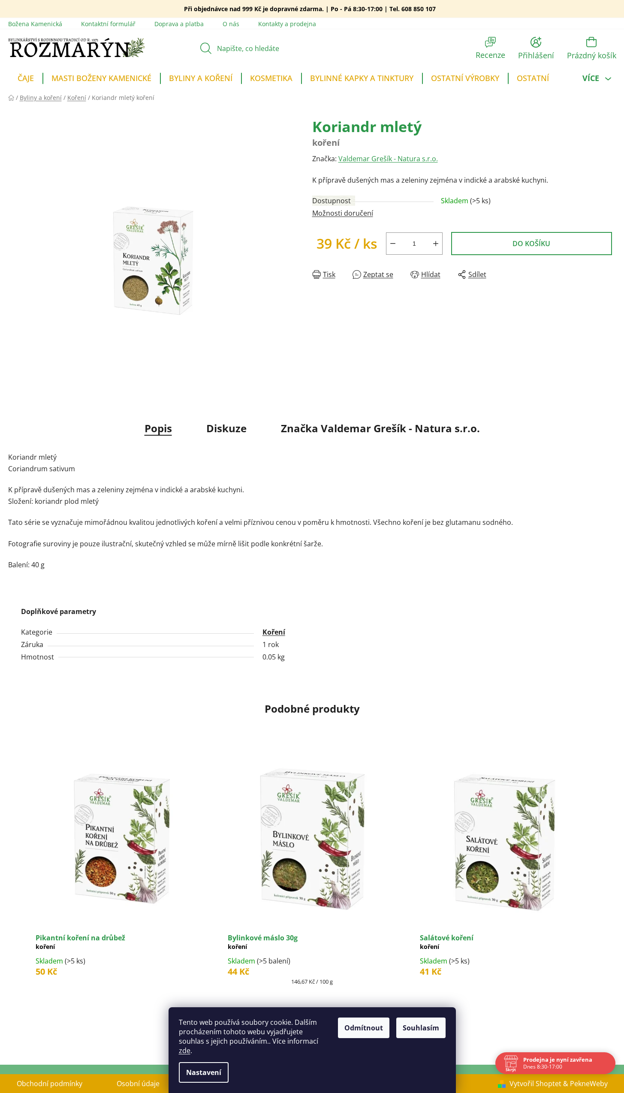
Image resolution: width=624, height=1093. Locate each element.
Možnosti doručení (342, 213)
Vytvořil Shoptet (535, 1083)
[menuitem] (25, 79)
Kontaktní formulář (108, 24)
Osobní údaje (138, 1083)
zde (184, 1050)
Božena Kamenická (35, 24)
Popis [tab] (158, 428)
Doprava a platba (179, 24)
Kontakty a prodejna (287, 24)
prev (15, 884)
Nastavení (203, 1072)
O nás (231, 24)
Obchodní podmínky (49, 1083)
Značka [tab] (380, 428)
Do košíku (531, 243)
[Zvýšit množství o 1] (435, 243)
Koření (273, 632)
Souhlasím (421, 1028)
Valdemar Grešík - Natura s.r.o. (388, 158)
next (609, 884)
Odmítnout (363, 1028)
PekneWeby (589, 1083)
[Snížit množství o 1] (392, 243)
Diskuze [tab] (226, 428)
